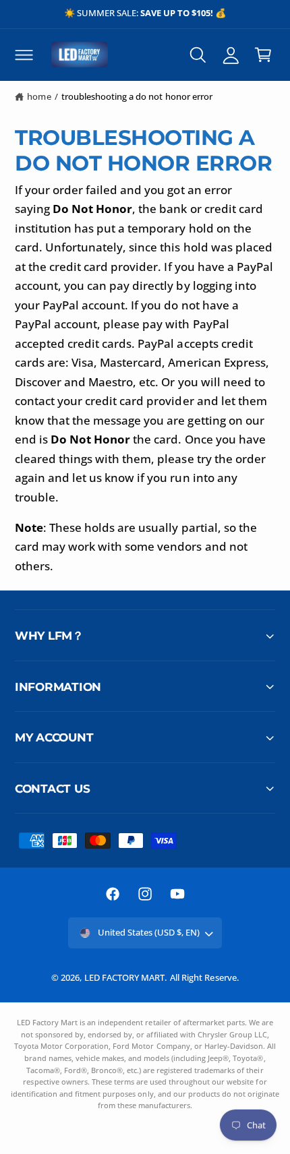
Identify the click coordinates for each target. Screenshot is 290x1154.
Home (39, 96)
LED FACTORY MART (124, 977)
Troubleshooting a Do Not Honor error (136, 96)
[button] (23, 54)
